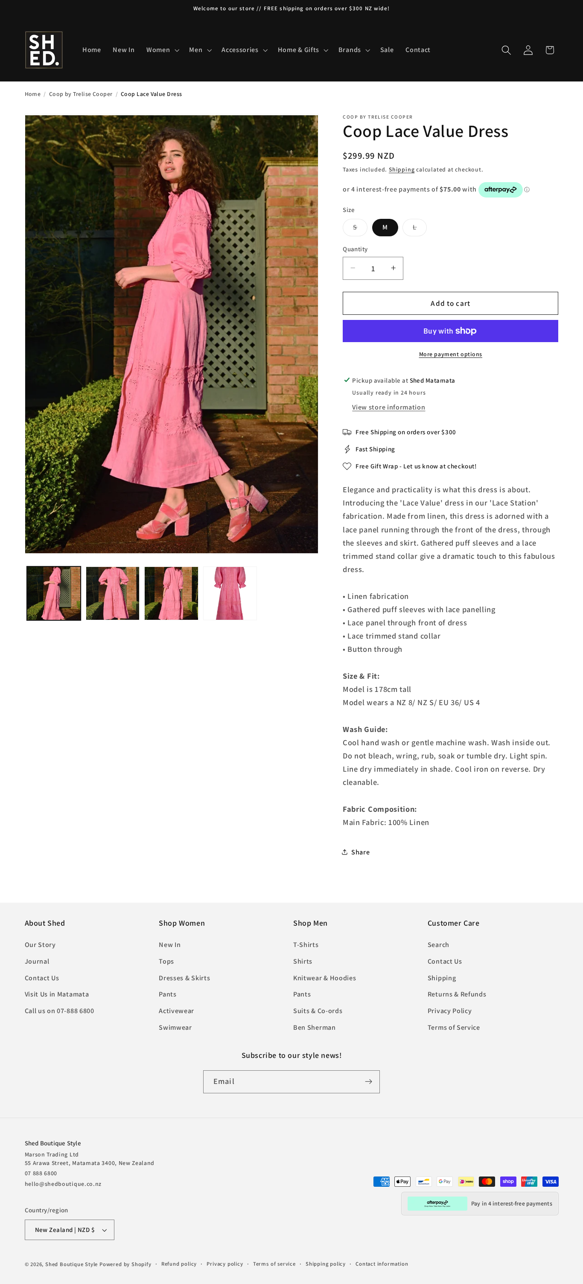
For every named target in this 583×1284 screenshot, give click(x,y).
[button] (161, 50)
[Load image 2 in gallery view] (113, 593)
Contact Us (42, 977)
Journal (37, 961)
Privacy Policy (450, 1010)
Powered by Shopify (125, 1264)
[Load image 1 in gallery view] (54, 593)
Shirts (302, 961)
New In (170, 944)
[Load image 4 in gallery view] (230, 593)
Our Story (40, 944)
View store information (388, 407)
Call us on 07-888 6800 (59, 1010)
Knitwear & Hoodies (324, 977)
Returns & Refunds (457, 994)
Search (438, 944)
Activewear (176, 1010)
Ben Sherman (314, 1027)
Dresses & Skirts (184, 977)
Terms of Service (454, 1027)
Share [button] (360, 851)
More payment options (451, 354)
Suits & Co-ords (317, 1010)
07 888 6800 (41, 1173)
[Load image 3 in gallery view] (171, 593)
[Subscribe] (368, 1081)
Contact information (382, 1263)
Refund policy (179, 1263)
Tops (166, 961)
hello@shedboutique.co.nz (63, 1184)
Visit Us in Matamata (57, 994)
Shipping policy (326, 1263)
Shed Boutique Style (71, 1264)
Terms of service (274, 1263)
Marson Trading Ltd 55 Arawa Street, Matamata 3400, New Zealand (90, 1158)
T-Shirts (306, 944)
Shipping (401, 169)
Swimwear (175, 1027)
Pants (167, 994)
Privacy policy (225, 1263)
